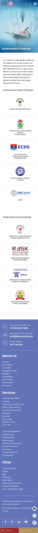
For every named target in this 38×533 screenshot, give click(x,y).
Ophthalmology (7, 455)
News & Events (7, 380)
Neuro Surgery (7, 419)
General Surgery (8, 440)
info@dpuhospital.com (21, 336)
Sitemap (5, 511)
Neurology (5, 416)
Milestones (6, 374)
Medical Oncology (8, 422)
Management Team (9, 371)
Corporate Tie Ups (9, 468)
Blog (4, 474)
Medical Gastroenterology (11, 407)
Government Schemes (10, 486)
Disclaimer (16, 508)
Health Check (7, 480)
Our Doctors (6, 386)
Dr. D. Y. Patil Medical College (12, 489)
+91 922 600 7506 (19, 328)
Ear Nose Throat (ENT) (10, 446)
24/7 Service (16, 345)
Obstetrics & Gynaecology (11, 443)
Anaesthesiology (8, 435)
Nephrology (6, 413)
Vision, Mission (7, 365)
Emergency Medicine (9, 452)
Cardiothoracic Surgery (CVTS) (13, 404)
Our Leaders (6, 368)
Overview (5, 362)
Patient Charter (26, 508)
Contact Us (6, 477)
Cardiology (6, 401)
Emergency (8, 530)
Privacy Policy (7, 508)
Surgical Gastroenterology (11, 410)
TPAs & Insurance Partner (11, 483)
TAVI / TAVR (6, 425)
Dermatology (7, 449)
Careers (5, 471)
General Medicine (8, 437)
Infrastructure (7, 383)
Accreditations (7, 377)
